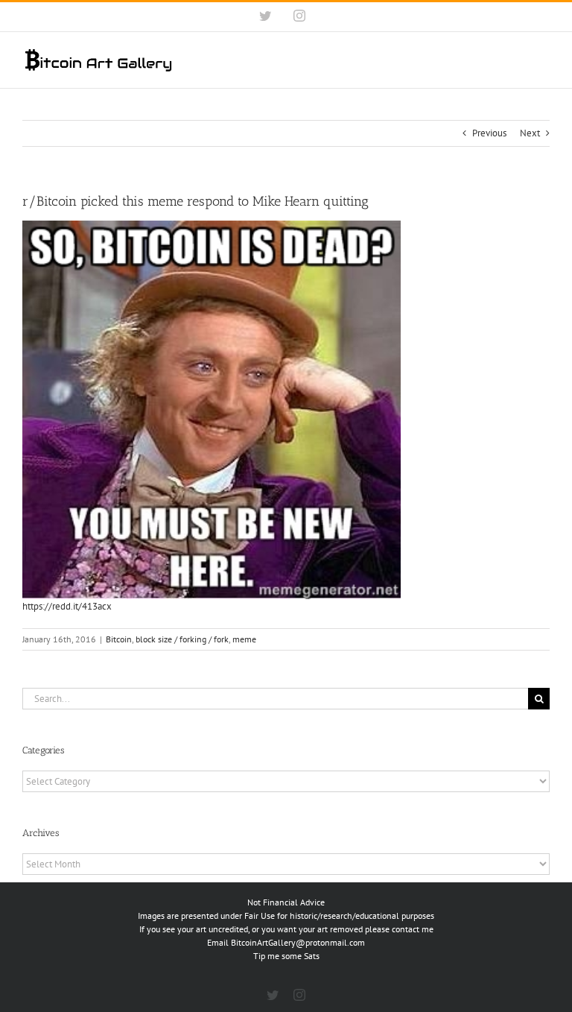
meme (244, 639)
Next (530, 133)
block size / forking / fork (182, 639)
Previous (489, 133)
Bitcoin (119, 639)
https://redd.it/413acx (67, 606)
